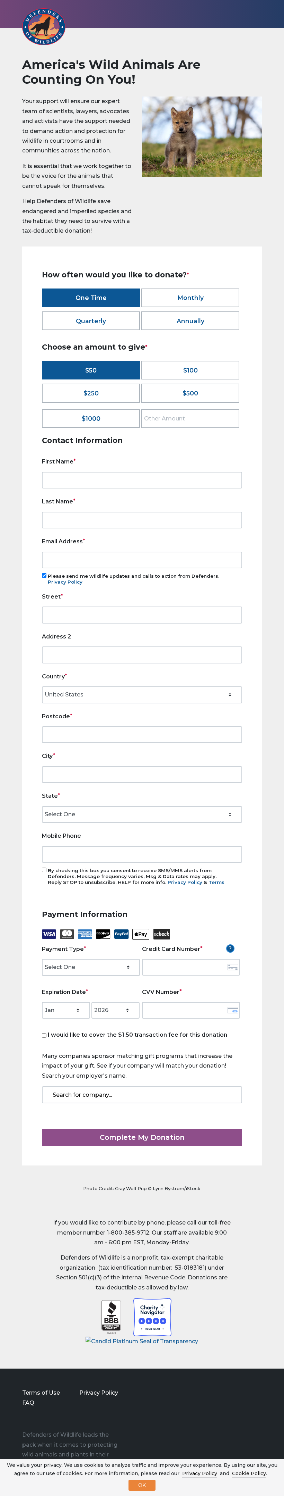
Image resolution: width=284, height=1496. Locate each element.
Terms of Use (41, 1392)
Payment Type (63, 949)
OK (142, 1485)
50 (93, 370)
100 (192, 370)
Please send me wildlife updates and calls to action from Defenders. (133, 579)
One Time (91, 297)
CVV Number (160, 992)
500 (192, 393)
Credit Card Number (171, 949)
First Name (57, 461)
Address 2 (56, 636)
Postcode (56, 716)
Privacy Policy (65, 582)
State (50, 796)
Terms (216, 882)
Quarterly (91, 321)
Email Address (62, 541)
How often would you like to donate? (114, 274)
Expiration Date (64, 992)
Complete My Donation (142, 1137)
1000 (93, 418)
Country (53, 676)
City (47, 756)
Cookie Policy (249, 1473)
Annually (190, 321)
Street (51, 596)
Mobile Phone (61, 836)
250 (93, 393)
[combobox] (142, 1094)
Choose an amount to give (93, 346)
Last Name (57, 501)
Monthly (190, 297)
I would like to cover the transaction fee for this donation (137, 1034)
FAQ (28, 1402)
